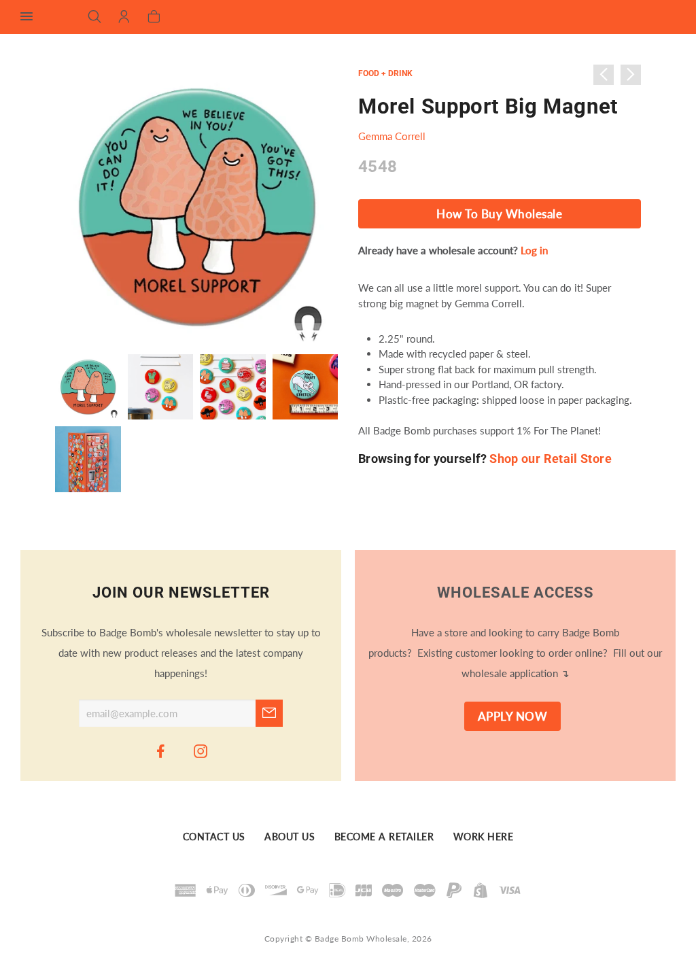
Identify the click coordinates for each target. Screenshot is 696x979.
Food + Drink (385, 73)
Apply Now (513, 716)
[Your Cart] (154, 17)
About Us (289, 836)
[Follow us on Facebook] (161, 750)
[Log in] (124, 17)
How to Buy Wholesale (499, 214)
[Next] (631, 75)
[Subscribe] (269, 713)
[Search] (95, 17)
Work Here (483, 836)
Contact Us (214, 836)
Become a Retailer (384, 836)
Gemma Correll (391, 136)
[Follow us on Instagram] (201, 750)
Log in (534, 250)
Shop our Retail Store (550, 458)
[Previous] (603, 75)
